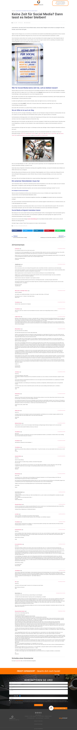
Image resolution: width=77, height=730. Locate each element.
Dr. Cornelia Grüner (18, 544)
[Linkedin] (41, 712)
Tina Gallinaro (17, 302)
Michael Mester (22, 135)
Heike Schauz (48, 133)
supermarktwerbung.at (39, 718)
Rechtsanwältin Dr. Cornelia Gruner (41, 135)
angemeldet (18, 660)
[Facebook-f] (39, 712)
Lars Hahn (17, 514)
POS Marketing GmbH (31, 718)
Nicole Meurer (28, 135)
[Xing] (35, 712)
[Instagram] (37, 712)
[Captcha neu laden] (20, 695)
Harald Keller (53, 133)
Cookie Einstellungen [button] (38, 724)
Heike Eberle (60, 133)
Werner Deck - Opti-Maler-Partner (21, 290)
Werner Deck (23, 133)
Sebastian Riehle (18, 456)
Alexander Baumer (18, 504)
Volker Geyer (14, 135)
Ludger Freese (40, 133)
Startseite (13, 10)
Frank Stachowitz (18, 529)
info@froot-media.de (60, 4)
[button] (17, 231)
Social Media (15, 225)
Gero (16, 581)
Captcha (11, 696)
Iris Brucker (17, 248)
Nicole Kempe (17, 473)
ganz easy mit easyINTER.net (38, 728)
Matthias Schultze (31, 133)
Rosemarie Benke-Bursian (20, 611)
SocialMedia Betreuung (22, 225)
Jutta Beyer (17, 371)
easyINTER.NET (46, 718)
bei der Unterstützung (32, 218)
